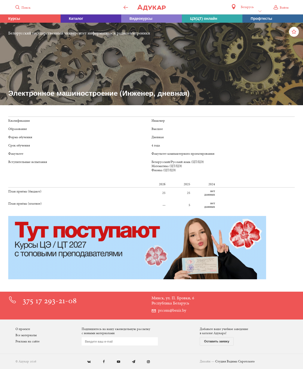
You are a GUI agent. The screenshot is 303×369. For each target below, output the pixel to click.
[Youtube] (115, 362)
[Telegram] (130, 362)
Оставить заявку (216, 341)
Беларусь (247, 7)
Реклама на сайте (27, 341)
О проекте (22, 329)
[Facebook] (100, 362)
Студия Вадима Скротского (235, 361)
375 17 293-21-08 (50, 301)
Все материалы (26, 335)
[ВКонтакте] (86, 362)
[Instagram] (145, 362)
